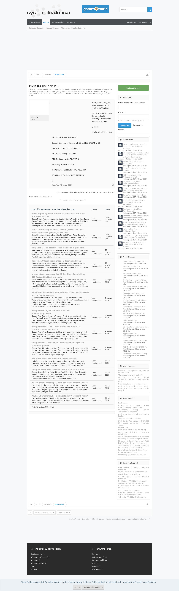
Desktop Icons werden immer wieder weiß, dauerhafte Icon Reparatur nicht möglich (133, 388)
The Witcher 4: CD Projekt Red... (134, 300)
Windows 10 (36, 557)
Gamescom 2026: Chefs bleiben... (135, 340)
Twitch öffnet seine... (130, 320)
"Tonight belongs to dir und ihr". (130, 375)
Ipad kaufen (122, 403)
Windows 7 (35, 560)
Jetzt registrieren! (133, 88)
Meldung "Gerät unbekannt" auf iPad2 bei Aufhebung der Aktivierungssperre (133, 442)
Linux (33, 566)
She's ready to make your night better (132, 384)
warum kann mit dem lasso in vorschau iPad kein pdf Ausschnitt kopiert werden (133, 438)
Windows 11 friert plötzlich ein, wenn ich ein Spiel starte (133, 372)
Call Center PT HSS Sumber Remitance (132, 497)
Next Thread (80, 200)
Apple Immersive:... (130, 333)
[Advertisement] (89, 50)
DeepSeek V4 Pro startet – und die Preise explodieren (58, 247)
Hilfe (93, 519)
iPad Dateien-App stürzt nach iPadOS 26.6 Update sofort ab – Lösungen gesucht (133, 423)
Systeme (95, 563)
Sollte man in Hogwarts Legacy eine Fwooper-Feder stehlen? (134, 223)
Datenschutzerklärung (137, 519)
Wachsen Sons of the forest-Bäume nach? (133, 162)
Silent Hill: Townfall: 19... (132, 267)
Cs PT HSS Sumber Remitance (129, 490)
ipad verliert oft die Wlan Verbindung (132, 430)
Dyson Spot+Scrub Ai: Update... (134, 307)
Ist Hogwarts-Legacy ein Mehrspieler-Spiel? (132, 176)
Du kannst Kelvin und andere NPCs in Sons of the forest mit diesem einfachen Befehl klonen (136, 155)
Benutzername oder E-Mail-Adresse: (131, 103)
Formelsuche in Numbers (127, 452)
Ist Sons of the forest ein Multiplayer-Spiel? (132, 230)
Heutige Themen (52, 28)
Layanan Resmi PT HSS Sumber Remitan (132, 472)
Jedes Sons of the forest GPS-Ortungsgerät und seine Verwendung (134, 202)
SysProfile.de (34, 22)
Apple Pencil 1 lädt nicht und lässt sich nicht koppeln (133, 433)
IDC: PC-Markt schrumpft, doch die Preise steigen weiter (60, 382)
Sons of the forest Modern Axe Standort (134, 169)
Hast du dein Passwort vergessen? (131, 120)
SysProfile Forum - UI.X (44, 512)
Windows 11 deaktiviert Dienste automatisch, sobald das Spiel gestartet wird (133, 379)
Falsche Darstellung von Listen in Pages (132, 450)
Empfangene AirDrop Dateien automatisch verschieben (133, 411)
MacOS (34, 569)
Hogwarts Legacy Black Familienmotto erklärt (131, 183)
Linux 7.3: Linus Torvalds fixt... (134, 261)
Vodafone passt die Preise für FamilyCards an (54, 358)
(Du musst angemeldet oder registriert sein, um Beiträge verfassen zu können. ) (85, 192)
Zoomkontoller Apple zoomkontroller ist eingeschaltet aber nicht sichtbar (133, 446)
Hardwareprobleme (99, 560)
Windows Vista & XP (39, 563)
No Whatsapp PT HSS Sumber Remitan (132, 481)
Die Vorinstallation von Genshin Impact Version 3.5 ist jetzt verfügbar (134, 146)
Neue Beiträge (57, 22)
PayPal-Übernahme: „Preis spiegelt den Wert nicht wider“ (60, 395)
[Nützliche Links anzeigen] (147, 74)
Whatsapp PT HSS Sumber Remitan (131, 483)
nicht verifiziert (123, 427)
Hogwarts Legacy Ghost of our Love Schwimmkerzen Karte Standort (134, 244)
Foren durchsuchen (36, 28)
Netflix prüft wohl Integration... (134, 293)
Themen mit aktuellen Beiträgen (73, 28)
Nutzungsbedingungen (115, 519)
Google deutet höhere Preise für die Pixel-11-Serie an (58, 369)
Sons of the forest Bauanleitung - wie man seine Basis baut (135, 189)
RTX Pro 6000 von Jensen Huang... (135, 354)
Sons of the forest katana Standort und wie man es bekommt (135, 217)
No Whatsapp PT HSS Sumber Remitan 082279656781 (133, 487)
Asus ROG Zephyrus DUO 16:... (134, 313)
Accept (77, 587)
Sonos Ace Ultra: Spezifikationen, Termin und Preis (56, 260)
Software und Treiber (100, 557)
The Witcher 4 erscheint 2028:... (134, 280)
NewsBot (126, 263)
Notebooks (96, 566)
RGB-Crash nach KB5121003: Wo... (135, 347)
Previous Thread (66, 200)
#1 (113, 185)
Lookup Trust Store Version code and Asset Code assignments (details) (133, 406)
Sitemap (100, 519)
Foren (46, 22)
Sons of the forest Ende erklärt (134, 195)
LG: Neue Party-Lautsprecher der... (136, 327)
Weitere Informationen (93, 587)
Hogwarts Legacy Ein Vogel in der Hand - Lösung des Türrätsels (135, 237)
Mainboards (76, 93)
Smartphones (97, 569)
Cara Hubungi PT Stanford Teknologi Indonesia (133, 468)
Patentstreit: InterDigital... (132, 273)
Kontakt (85, 519)
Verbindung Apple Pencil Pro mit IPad (132, 455)
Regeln (70, 22)
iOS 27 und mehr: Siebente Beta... (135, 287)
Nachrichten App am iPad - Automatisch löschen (133, 415)
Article (120, 150)
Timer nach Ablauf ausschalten (129, 419)
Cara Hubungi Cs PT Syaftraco (129, 474)
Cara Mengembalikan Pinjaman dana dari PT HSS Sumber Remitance (133, 494)
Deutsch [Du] (63, 512)
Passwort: (122, 112)
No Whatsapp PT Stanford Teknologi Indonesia (133, 477)
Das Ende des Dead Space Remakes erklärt (133, 210)
